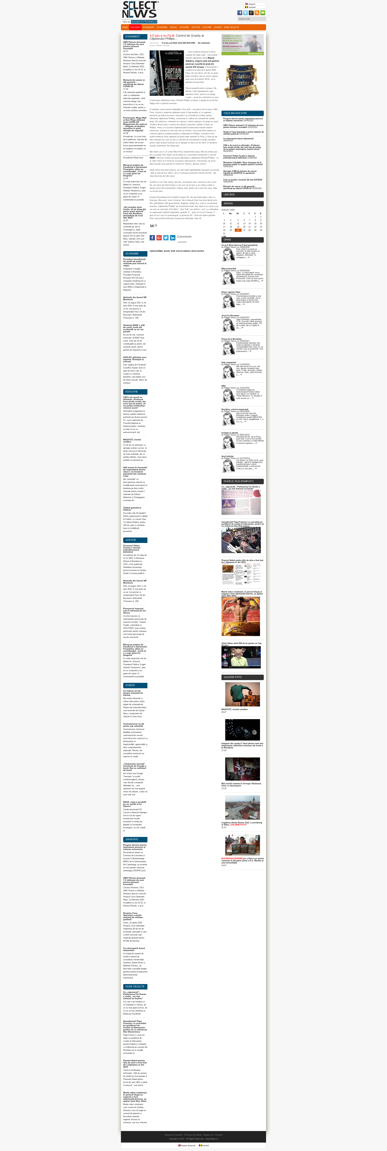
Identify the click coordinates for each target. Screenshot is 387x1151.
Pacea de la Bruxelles (231, 339)
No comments (204, 43)
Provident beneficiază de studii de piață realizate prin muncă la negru (134, 262)
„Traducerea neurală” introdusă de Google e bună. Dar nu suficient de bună (134, 767)
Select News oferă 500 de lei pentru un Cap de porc (241, 644)
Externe (184, 27)
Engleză (251, 4)
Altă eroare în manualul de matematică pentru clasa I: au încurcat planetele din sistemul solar (135, 471)
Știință (218, 27)
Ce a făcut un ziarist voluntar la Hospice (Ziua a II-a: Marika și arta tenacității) (242, 860)
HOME (125, 27)
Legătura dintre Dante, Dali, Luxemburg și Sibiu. (241, 823)
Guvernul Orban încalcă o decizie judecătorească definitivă (131, 548)
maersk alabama (183, 251)
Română (251, 7)
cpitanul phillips (156, 251)
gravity (167, 251)
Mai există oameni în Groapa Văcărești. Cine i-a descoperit (241, 784)
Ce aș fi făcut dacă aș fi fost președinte (239, 245)
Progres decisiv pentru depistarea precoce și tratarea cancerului (135, 847)
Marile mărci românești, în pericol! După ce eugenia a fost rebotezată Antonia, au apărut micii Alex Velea (135, 1096)
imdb (173, 251)
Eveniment (148, 27)
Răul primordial (228, 268)
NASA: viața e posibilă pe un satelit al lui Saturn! (134, 804)
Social (173, 27)
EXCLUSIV (135, 27)
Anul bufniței (227, 456)
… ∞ (247, 257)
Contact (218, 1134)
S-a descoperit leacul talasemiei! (134, 949)
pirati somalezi (197, 251)
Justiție (195, 27)
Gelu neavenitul (228, 362)
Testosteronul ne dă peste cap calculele (133, 725)
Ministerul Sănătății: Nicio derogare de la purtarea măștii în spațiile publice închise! (243, 163)
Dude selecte (231, 27)
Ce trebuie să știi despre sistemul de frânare (133, 693)
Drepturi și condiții (173, 1134)
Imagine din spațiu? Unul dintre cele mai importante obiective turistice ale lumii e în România (242, 745)
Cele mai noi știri (235, 113)
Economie (162, 27)
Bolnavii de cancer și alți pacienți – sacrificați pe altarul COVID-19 (134, 83)
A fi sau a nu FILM (169, 43)
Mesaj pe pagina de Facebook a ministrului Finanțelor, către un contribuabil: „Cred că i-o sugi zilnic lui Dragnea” (135, 170)
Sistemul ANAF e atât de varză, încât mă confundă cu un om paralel (134, 328)
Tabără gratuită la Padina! (132, 508)
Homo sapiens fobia (230, 292)
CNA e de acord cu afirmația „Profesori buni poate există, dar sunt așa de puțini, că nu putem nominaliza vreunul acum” (134, 402)
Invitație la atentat (229, 433)
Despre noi (208, 1134)
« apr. (224, 236)
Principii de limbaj (193, 1134)
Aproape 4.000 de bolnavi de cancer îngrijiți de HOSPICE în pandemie (240, 172)
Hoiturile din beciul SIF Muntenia (135, 298)
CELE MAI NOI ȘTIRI (186, 43)
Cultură (207, 27)
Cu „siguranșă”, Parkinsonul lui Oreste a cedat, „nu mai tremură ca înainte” (134, 995)
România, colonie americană (234, 409)
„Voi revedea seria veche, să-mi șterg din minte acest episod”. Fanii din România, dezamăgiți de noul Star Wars (134, 212)
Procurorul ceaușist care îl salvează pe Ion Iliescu (134, 610)
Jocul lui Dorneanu (230, 315)
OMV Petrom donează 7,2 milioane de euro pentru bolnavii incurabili (134, 45)
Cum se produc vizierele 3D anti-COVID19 (242, 180)
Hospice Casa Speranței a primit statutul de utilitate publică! (133, 916)
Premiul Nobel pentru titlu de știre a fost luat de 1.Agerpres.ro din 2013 (135, 1063)
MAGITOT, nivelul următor (132, 440)
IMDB (152, 158)
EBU (223, 386)
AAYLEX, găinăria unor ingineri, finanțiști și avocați (134, 359)
